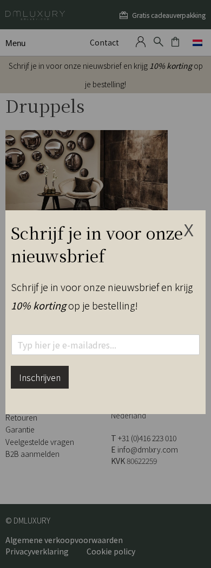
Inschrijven (40, 377)
